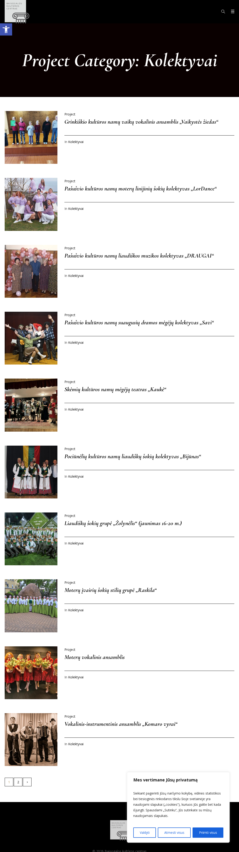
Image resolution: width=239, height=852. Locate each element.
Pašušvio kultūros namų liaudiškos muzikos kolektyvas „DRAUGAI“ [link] (139, 255)
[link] (6, 29)
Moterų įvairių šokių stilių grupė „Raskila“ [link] (110, 590)
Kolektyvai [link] (76, 142)
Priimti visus (208, 832)
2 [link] (18, 782)
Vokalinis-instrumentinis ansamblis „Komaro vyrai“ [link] (120, 723)
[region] (178, 807)
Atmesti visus (174, 832)
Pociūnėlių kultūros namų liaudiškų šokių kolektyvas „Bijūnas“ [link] (132, 456)
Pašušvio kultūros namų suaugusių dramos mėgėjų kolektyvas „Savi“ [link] (139, 322)
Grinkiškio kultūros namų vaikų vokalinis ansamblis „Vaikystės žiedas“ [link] (141, 121)
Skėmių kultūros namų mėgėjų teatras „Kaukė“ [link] (115, 389)
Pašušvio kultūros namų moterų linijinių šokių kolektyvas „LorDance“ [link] (140, 188)
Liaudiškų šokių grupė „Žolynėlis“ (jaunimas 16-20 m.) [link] (123, 523)
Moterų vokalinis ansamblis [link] (94, 657)
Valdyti (145, 832)
